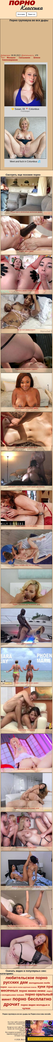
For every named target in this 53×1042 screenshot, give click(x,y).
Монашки (11, 58)
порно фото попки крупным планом (22, 987)
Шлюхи (36, 58)
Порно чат (31, 14)
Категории (21, 14)
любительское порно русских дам (25, 980)
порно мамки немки (32, 990)
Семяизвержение (10, 60)
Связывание (24, 58)
